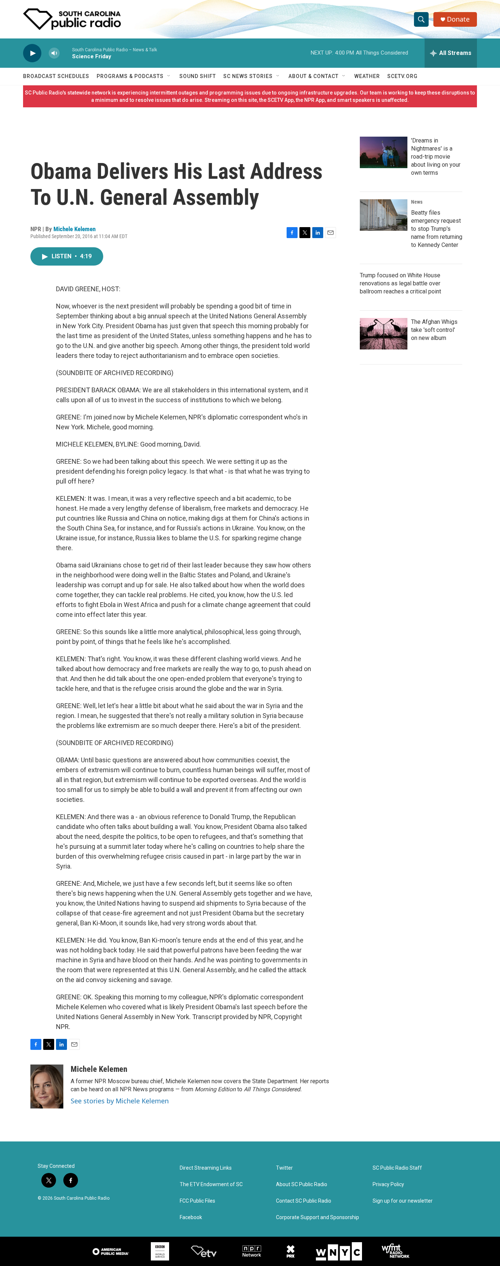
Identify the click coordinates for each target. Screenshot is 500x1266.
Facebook (191, 1217)
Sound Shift (197, 76)
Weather (367, 76)
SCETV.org (402, 76)
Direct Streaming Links (206, 1168)
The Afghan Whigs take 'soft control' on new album (434, 329)
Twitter (284, 1168)
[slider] (66, 53)
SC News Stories (248, 76)
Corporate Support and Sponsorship (317, 1217)
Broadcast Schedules (56, 76)
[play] (32, 53)
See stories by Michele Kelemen (120, 1100)
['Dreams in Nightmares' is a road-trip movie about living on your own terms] (383, 152)
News (416, 202)
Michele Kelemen (74, 229)
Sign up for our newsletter (403, 1201)
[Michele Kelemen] (46, 1086)
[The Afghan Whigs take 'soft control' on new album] (383, 333)
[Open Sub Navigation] (169, 76)
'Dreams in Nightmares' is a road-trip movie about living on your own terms (435, 156)
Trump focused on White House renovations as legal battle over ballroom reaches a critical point (400, 283)
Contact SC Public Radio (303, 1201)
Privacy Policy (388, 1184)
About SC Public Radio (301, 1184)
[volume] (54, 53)
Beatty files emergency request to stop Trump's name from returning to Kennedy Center (436, 228)
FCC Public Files (197, 1201)
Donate (458, 19)
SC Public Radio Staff (397, 1168)
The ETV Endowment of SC (211, 1184)
